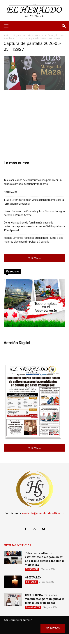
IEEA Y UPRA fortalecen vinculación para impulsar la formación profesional (34, 201)
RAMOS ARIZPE (33, 607)
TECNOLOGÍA (32, 569)
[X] (34, 528)
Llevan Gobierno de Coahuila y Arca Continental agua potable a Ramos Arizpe (34, 213)
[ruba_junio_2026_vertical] (34, 326)
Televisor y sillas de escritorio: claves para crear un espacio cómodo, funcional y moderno (33, 182)
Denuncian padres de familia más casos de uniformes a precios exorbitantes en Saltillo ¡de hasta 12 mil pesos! (34, 226)
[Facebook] (25, 528)
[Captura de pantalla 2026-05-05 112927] (34, 89)
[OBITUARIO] (13, 582)
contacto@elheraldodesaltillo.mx (43, 513)
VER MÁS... (34, 258)
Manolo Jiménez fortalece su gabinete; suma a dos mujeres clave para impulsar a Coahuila (33, 239)
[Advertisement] (34, 120)
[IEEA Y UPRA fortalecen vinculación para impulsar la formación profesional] (13, 599)
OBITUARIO (10, 192)
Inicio (6, 35)
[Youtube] (43, 528)
